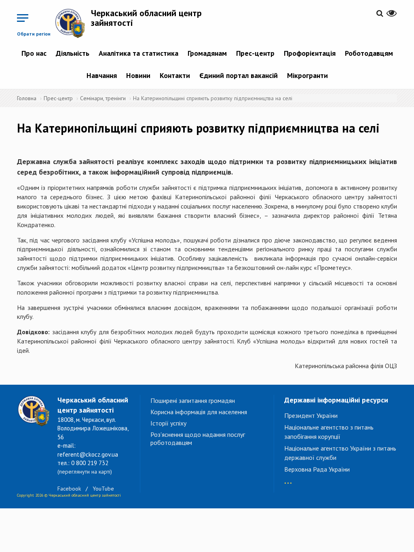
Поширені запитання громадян (192, 400)
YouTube (103, 488)
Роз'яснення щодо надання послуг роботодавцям (197, 438)
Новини (138, 75)
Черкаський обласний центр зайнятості (146, 17)
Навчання (102, 75)
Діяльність (72, 53)
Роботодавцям (369, 53)
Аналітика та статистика (138, 53)
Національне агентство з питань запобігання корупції (329, 431)
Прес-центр (255, 53)
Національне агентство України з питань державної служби (340, 452)
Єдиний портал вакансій (238, 75)
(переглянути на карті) (84, 471)
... (288, 479)
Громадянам (207, 53)
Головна (26, 98)
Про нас (33, 53)
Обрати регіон (34, 34)
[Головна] (73, 23)
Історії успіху (168, 423)
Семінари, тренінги (103, 98)
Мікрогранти (307, 75)
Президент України (311, 415)
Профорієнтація (310, 53)
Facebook (69, 488)
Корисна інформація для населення (198, 412)
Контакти (175, 75)
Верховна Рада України (317, 469)
